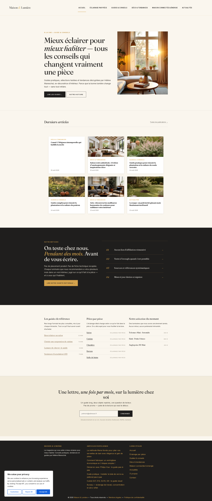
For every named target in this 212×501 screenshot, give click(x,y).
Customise (14, 492)
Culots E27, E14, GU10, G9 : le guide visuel (104, 481)
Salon (89, 332)
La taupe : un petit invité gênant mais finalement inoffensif (145, 204)
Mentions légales (115, 497)
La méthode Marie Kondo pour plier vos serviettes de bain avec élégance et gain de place (105, 453)
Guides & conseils (119, 8)
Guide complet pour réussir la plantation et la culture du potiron (65, 204)
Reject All (29, 492)
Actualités (187, 8)
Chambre (91, 345)
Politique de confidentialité (134, 497)
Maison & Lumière (81, 497)
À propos (133, 474)
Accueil (82, 8)
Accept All (43, 492)
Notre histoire (76, 94)
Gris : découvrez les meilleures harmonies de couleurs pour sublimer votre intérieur (103, 205)
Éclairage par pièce (98, 8)
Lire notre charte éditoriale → (61, 283)
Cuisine (90, 339)
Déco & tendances (140, 8)
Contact (133, 478)
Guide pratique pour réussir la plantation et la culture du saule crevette (143, 165)
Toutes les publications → (159, 122)
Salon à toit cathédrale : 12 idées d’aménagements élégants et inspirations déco (104, 165)
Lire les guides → (54, 94)
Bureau (90, 351)
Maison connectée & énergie (165, 8)
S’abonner (125, 413)
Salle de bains (92, 357)
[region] (28, 484)
